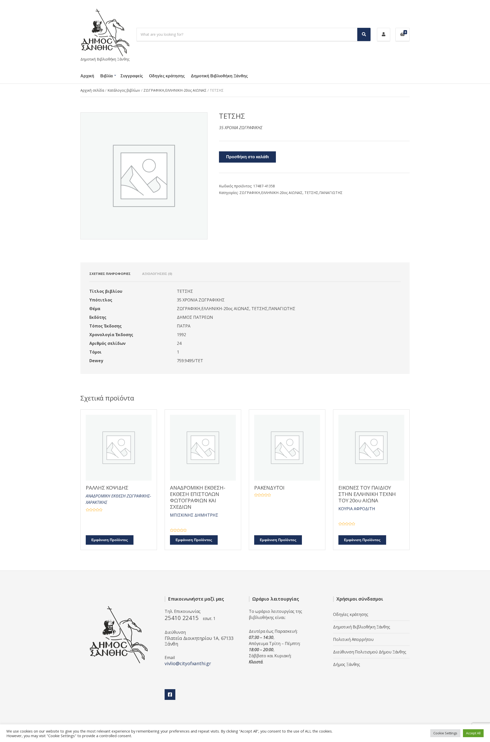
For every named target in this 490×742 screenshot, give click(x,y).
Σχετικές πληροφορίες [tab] (110, 273)
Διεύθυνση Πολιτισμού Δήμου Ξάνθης (369, 652)
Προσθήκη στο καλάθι (247, 157)
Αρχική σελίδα (92, 90)
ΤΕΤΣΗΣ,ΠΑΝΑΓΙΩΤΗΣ (323, 192)
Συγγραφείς (131, 76)
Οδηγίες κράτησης (167, 76)
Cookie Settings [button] (445, 733)
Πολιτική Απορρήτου (353, 639)
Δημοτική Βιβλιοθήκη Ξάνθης (219, 76)
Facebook (170, 694)
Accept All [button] (473, 733)
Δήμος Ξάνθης (346, 664)
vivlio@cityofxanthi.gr (188, 663)
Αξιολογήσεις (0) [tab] (157, 273)
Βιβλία (106, 76)
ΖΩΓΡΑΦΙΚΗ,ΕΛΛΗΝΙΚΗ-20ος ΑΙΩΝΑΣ (174, 90)
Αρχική (87, 76)
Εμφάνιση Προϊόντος (109, 540)
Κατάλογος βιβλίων (123, 90)
